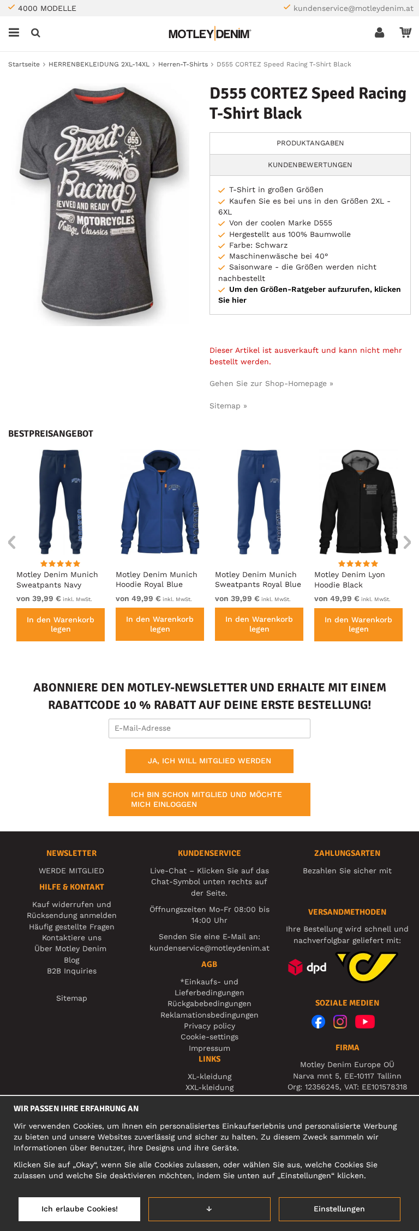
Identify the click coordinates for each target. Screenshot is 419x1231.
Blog (71, 960)
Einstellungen (339, 1208)
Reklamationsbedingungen (209, 1014)
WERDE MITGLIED (71, 870)
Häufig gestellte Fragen (72, 926)
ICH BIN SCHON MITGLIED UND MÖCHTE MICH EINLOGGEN (206, 799)
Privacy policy (209, 1025)
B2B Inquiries (72, 970)
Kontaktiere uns (71, 937)
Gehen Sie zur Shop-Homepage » (271, 383)
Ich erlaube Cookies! (79, 1208)
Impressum (209, 1048)
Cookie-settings (209, 1036)
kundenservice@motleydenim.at (354, 8)
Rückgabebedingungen (209, 1003)
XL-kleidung (209, 1076)
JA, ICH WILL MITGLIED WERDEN (209, 760)
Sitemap (71, 998)
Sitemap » (228, 405)
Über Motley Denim (71, 948)
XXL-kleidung (209, 1087)
